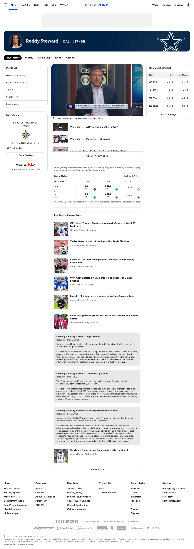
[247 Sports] (44, 527)
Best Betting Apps (14, 500)
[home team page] (25, 134)
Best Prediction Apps (15, 505)
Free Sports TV (12, 496)
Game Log (44, 57)
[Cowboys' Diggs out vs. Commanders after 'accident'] (61, 456)
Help (101, 488)
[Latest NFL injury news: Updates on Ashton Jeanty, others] (61, 302)
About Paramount (45, 496)
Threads (134, 509)
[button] (5, 5)
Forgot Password (171, 500)
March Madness (12, 509)
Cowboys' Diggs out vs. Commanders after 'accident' (99, 450)
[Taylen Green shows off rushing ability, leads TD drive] (61, 247)
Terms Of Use (74, 488)
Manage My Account (173, 488)
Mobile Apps (11, 513)
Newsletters (169, 492)
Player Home (13, 57)
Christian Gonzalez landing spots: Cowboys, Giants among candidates (102, 261)
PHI (155, 82)
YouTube (135, 488)
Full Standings (168, 114)
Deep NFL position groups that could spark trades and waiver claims (104, 317)
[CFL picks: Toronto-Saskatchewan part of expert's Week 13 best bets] (61, 229)
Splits (58, 57)
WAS (155, 98)
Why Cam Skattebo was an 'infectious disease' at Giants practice (101, 279)
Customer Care (107, 492)
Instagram (135, 496)
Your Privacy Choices (78, 500)
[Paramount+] (85, 527)
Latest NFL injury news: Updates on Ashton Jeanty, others (102, 296)
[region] (97, 90)
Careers (39, 492)
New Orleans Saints (23, 143)
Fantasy (29, 57)
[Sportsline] (65, 527)
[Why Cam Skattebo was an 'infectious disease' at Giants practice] (61, 283)
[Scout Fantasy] (137, 528)
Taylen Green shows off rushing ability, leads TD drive (99, 241)
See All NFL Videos (97, 155)
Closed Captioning (77, 505)
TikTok (133, 492)
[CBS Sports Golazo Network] (121, 521)
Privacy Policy (74, 492)
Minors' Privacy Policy (79, 496)
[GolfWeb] (153, 528)
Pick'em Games (12, 488)
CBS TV (39, 505)
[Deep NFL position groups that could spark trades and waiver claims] (61, 321)
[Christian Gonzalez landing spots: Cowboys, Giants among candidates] (61, 265)
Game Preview (26, 155)
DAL (155, 90)
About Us (40, 488)
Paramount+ (42, 500)
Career (70, 57)
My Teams (167, 496)
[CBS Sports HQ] (91, 521)
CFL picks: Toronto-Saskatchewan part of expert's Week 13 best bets (102, 225)
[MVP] (121, 526)
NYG (155, 106)
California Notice (76, 509)
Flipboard (135, 513)
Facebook (135, 500)
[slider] (97, 107)
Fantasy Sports (12, 492)
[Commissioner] (105, 526)
